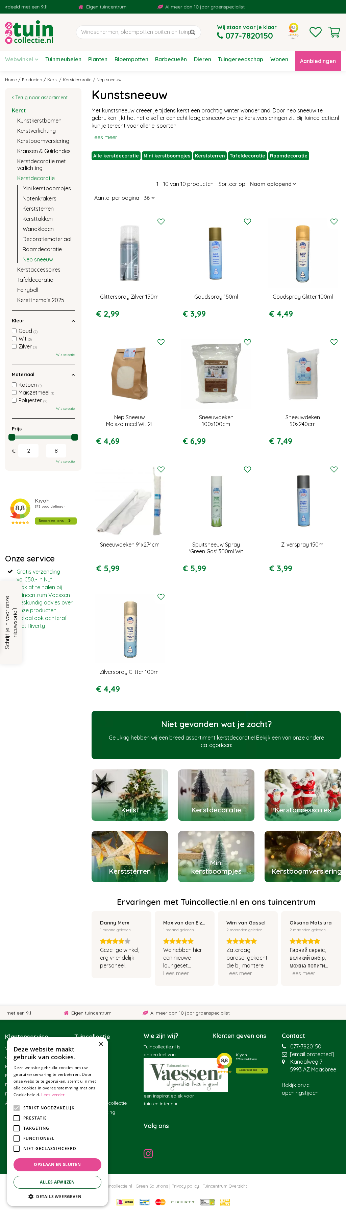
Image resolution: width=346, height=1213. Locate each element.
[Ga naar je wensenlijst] (315, 32)
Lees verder (53, 1095)
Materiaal (23, 374)
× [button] (100, 1044)
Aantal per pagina (116, 197)
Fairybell (27, 289)
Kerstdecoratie (36, 178)
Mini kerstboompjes (167, 156)
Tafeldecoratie (247, 156)
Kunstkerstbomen (39, 120)
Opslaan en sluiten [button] (57, 1164)
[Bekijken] (334, 32)
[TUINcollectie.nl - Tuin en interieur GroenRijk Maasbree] (29, 32)
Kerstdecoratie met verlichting (41, 164)
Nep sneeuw (38, 259)
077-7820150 (305, 1046)
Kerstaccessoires (38, 269)
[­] (150, 1153)
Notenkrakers (39, 198)
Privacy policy (185, 1186)
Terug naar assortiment (41, 97)
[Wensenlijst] (315, 32)
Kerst (19, 110)
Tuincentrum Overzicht (225, 1186)
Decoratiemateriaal (47, 239)
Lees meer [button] (176, 973)
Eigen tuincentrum (88, 7)
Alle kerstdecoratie (116, 156)
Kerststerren (210, 156)
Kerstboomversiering (43, 140)
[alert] (57, 1121)
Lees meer (104, 137)
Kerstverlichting (36, 130)
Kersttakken (38, 218)
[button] (57, 1196)
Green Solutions (152, 1186)
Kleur (18, 321)
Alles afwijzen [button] (57, 1182)
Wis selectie (65, 355)
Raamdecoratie (288, 156)
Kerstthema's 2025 (40, 300)
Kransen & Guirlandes (44, 151)
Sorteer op (232, 183)
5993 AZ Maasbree (313, 1069)
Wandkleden (38, 229)
